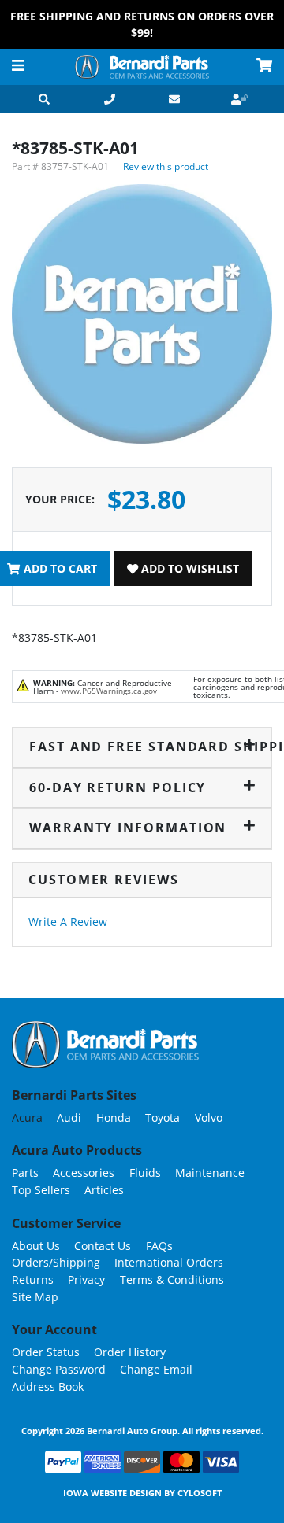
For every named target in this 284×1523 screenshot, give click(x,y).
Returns (33, 1279)
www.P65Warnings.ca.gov (109, 690)
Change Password (59, 1369)
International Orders (168, 1262)
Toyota (162, 1117)
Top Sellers (41, 1189)
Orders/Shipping (56, 1262)
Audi (69, 1117)
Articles (104, 1189)
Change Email (156, 1369)
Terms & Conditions (172, 1279)
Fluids (145, 1172)
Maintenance (210, 1172)
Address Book (48, 1386)
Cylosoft (200, 1493)
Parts (25, 1172)
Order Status (46, 1351)
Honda (113, 1117)
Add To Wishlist (188, 568)
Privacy (86, 1279)
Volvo (208, 1117)
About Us (36, 1245)
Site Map (35, 1296)
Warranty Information (127, 827)
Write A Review (67, 921)
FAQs (159, 1245)
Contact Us (102, 1245)
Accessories (83, 1172)
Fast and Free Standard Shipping (142, 746)
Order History (130, 1351)
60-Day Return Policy (117, 787)
